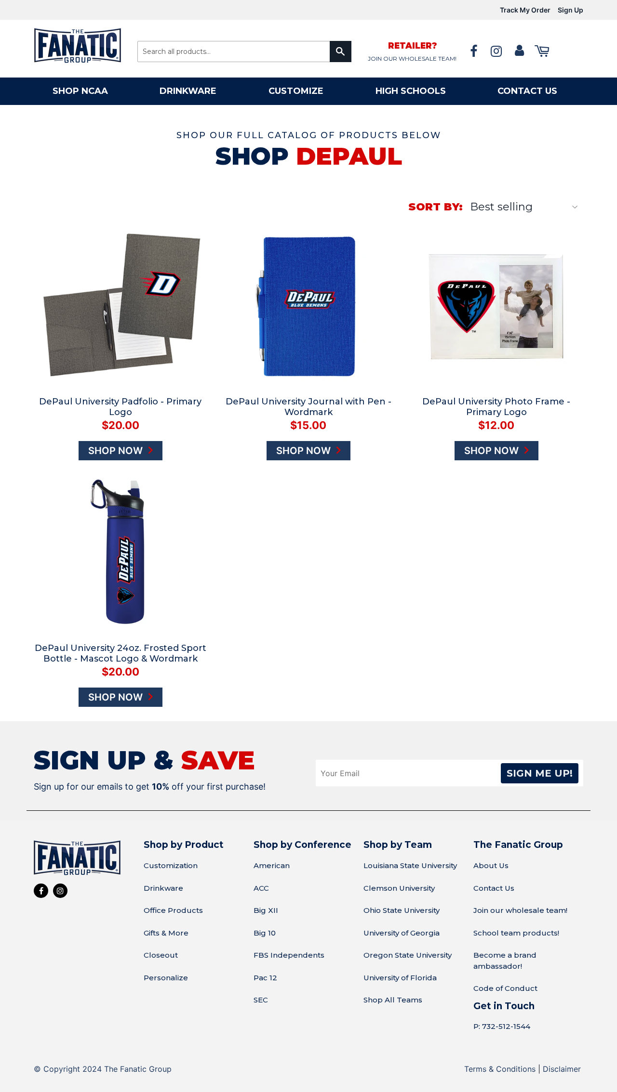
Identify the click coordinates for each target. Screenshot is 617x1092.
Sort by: (435, 206)
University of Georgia (401, 932)
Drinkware (188, 91)
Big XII (266, 910)
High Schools (411, 91)
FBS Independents (289, 955)
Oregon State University (407, 955)
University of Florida (400, 977)
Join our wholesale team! (520, 910)
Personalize (166, 977)
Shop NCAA (80, 91)
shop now (116, 450)
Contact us (527, 91)
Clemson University (399, 888)
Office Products (173, 910)
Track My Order (525, 10)
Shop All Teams (392, 999)
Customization (171, 865)
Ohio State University (401, 910)
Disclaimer (562, 1069)
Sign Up (570, 10)
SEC (261, 999)
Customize (295, 91)
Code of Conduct (505, 988)
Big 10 (265, 932)
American (272, 865)
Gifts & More (166, 932)
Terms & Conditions (500, 1069)
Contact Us (493, 888)
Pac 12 (265, 977)
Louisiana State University (410, 865)
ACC (261, 888)
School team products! (516, 932)
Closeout (161, 955)
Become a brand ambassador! (505, 960)
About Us (491, 865)
